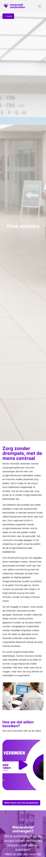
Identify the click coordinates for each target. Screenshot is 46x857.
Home (9, 16)
